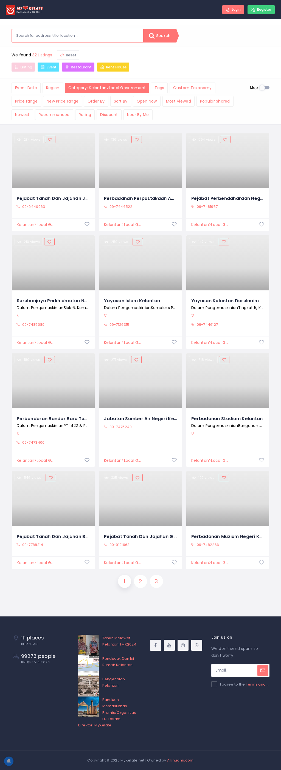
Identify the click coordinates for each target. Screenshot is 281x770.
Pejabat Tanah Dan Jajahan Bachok (58, 536)
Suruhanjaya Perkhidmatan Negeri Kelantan (67, 301)
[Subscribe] (262, 670)
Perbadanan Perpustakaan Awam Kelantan (154, 198)
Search (162, 35)
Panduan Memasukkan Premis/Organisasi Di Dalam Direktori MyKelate (107, 712)
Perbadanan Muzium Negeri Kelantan (234, 536)
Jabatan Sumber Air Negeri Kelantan (146, 418)
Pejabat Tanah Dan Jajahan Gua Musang (151, 536)
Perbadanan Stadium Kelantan (227, 418)
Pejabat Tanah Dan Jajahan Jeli (53, 198)
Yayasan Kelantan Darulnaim (225, 301)
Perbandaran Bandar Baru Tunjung (57, 418)
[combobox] (77, 35)
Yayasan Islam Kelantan (132, 301)
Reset (70, 55)
